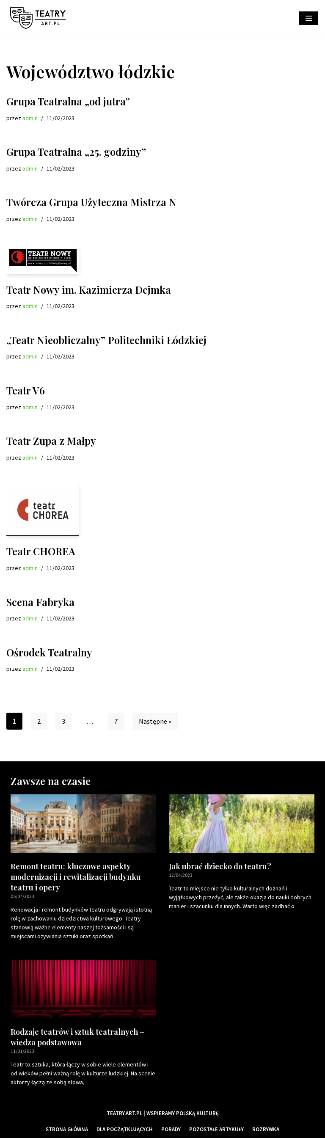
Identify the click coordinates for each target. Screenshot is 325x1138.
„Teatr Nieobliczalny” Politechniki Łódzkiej (106, 340)
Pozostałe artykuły (216, 1129)
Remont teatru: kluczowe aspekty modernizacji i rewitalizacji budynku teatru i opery (76, 877)
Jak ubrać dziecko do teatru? (220, 866)
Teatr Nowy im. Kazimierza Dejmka (88, 289)
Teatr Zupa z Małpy (51, 440)
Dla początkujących (124, 1129)
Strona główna (67, 1129)
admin (30, 118)
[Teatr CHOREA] (162, 510)
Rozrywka (265, 1129)
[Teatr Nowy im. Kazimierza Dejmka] (162, 260)
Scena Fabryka (40, 602)
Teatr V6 (25, 390)
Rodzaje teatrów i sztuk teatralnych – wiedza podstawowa (77, 1037)
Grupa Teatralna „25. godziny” (76, 151)
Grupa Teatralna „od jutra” (68, 101)
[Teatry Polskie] (40, 18)
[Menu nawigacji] (309, 18)
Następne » (155, 721)
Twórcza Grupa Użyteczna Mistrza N (91, 202)
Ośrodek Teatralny (49, 652)
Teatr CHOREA (40, 551)
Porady (171, 1129)
